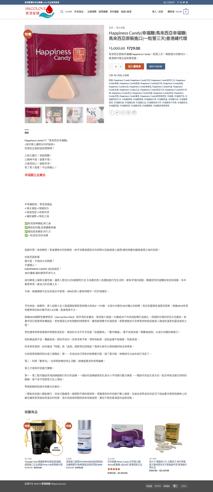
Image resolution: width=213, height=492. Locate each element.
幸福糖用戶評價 (169, 102)
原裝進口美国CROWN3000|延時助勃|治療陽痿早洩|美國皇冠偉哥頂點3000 (84, 463)
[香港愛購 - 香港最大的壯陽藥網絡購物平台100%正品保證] (40, 12)
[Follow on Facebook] (178, 2)
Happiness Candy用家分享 (152, 89)
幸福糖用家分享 (154, 102)
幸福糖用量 (114, 105)
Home (68, 11)
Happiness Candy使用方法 (163, 80)
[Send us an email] (187, 2)
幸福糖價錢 (138, 99)
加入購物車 (134, 66)
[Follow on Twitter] (184, 2)
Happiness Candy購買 (129, 96)
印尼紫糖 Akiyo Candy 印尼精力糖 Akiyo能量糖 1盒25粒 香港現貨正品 (125, 463)
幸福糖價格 (127, 99)
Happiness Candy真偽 (163, 93)
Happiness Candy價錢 (129, 83)
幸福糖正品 (141, 102)
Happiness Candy (121, 80)
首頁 (111, 27)
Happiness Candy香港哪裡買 (153, 96)
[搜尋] (62, 12)
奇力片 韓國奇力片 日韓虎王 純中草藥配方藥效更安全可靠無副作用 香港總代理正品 (168, 464)
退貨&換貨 (126, 11)
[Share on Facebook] (111, 112)
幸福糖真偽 (125, 105)
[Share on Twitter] (117, 112)
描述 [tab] (27, 132)
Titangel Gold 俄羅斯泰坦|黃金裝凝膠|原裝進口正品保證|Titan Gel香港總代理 (43, 463)
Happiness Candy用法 (122, 93)
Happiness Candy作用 (140, 80)
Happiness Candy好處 (162, 86)
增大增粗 (120, 27)
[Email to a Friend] (123, 112)
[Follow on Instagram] (181, 2)
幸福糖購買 (147, 105)
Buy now (156, 66)
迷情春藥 (103, 11)
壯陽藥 (126, 75)
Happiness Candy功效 (119, 86)
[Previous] (30, 64)
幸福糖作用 (179, 96)
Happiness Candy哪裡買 (140, 86)
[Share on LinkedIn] (134, 112)
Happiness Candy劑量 (173, 83)
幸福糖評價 (136, 105)
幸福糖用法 (182, 102)
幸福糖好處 (119, 102)
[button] (169, 2)
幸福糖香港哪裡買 (161, 105)
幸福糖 (170, 96)
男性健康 (114, 11)
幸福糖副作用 (150, 99)
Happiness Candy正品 (129, 89)
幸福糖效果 (130, 102)
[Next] (99, 64)
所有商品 (78, 11)
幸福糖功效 (173, 99)
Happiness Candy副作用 (151, 83)
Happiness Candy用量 (142, 93)
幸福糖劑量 (162, 99)
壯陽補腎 (92, 11)
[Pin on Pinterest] (128, 112)
